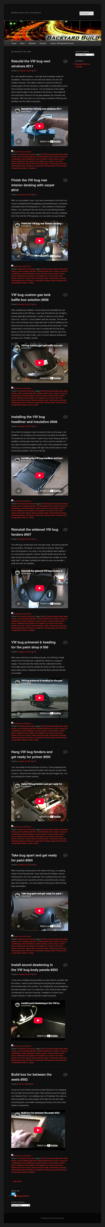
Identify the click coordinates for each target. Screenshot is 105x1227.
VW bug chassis (49, 166)
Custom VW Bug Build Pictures (62, 43)
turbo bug (62, 163)
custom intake (53, 159)
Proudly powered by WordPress (52, 1218)
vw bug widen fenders (19, 168)
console (56, 156)
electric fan (54, 161)
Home (14, 43)
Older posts (16, 1181)
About (22, 43)
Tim (35, 70)
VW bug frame (61, 166)
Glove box (21, 163)
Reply (31, 283)
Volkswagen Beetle (18, 166)
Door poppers (40, 161)
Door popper (30, 161)
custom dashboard (28, 159)
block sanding (23, 156)
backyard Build (52, 154)
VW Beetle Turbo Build (26, 154)
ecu (47, 161)
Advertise (32, 43)
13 (65, 61)
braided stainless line (44, 156)
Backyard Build (23, 1196)
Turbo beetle (53, 163)
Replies (32, 168)
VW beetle (29, 166)
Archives (43, 43)
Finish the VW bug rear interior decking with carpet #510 (32, 185)
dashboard (21, 161)
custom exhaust (41, 159)
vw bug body (38, 166)
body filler (32, 156)
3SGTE (43, 154)
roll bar (46, 163)
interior (28, 163)
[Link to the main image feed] (13, 1196)
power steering (37, 163)
